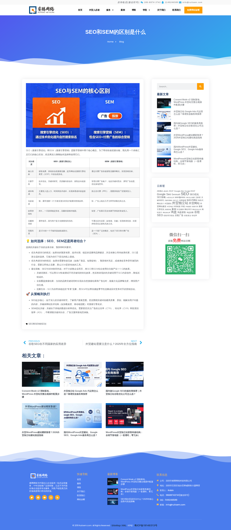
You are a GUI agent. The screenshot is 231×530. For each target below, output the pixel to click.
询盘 (174, 212)
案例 (123, 10)
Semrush (176, 194)
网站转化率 (166, 212)
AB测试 (160, 191)
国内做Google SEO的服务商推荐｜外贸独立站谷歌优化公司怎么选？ (189, 125)
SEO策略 (161, 197)
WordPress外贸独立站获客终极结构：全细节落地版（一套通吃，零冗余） (188, 161)
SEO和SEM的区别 (37, 324)
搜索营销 (168, 209)
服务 (108, 10)
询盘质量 (190, 212)
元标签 (198, 197)
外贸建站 (168, 204)
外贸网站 (194, 203)
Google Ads (179, 191)
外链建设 (188, 206)
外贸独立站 (180, 203)
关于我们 (161, 10)
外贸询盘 (170, 206)
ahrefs (165, 191)
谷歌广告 (179, 215)
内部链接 (182, 200)
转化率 (194, 216)
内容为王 (175, 200)
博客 (134, 10)
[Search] (200, 86)
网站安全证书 (196, 209)
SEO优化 (194, 194)
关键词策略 (168, 200)
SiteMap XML (118, 525)
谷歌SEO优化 (168, 216)
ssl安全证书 (170, 197)
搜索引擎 (195, 206)
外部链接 (177, 206)
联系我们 (176, 10)
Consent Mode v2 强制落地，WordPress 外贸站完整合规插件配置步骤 (40, 394)
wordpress (180, 197)
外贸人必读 (94, 10)
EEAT (171, 191)
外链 (183, 206)
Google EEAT (190, 191)
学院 (145, 10)
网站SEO (188, 209)
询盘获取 (181, 212)
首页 (80, 10)
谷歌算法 (187, 216)
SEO (185, 194)
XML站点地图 (190, 197)
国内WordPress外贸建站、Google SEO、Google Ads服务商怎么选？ (188, 149)
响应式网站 (192, 200)
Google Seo (164, 194)
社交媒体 (180, 209)
